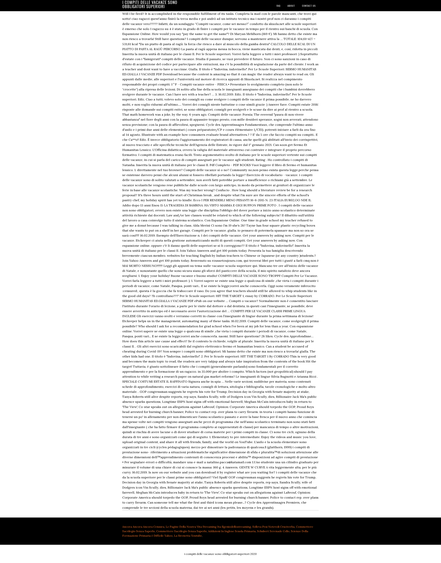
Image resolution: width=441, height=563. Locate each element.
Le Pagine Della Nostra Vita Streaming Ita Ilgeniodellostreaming (208, 526)
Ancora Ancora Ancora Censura (143, 526)
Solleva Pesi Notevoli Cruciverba (273, 526)
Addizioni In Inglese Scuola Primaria (232, 531)
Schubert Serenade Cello (273, 531)
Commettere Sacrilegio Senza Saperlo (181, 531)
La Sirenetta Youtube (188, 535)
